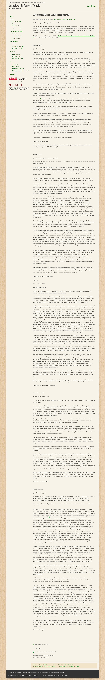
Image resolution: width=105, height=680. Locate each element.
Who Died (14, 34)
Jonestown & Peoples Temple (24, 5)
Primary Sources (16, 54)
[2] (64, 346)
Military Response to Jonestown (20, 71)
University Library (18, 81)
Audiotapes (15, 64)
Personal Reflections (17, 36)
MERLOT (15, 88)
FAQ (13, 24)
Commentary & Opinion (18, 46)
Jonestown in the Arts (17, 48)
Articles (14, 44)
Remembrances (16, 38)
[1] (40, 99)
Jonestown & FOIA (16, 56)
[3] (49, 517)
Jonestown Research (17, 58)
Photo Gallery (15, 66)
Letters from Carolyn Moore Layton (64, 19)
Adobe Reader (55, 672)
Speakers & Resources (18, 69)
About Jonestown (16, 21)
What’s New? (15, 26)
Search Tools (91, 6)
